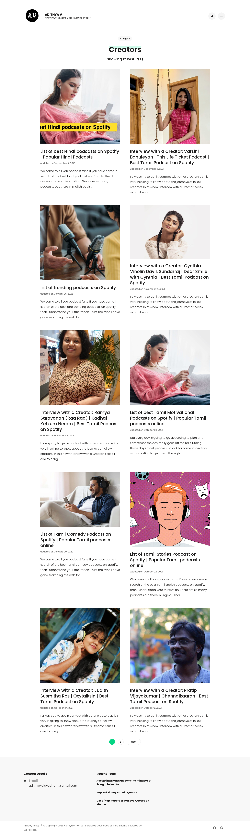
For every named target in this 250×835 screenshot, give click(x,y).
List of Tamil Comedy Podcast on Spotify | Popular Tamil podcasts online (75, 540)
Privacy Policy (31, 825)
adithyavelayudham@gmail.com (53, 786)
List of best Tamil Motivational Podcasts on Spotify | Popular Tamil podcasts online (168, 418)
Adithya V (53, 14)
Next (133, 741)
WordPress (30, 830)
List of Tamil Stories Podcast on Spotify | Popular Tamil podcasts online (165, 560)
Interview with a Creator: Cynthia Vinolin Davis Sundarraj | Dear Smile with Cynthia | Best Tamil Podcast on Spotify (169, 274)
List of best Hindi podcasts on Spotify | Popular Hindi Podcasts (79, 154)
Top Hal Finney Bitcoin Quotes (116, 792)
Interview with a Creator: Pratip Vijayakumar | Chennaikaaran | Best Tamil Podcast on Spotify (169, 696)
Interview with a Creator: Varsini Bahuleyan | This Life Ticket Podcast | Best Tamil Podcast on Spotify (169, 157)
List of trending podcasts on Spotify (78, 287)
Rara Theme (120, 825)
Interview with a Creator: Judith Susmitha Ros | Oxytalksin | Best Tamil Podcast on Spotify (74, 696)
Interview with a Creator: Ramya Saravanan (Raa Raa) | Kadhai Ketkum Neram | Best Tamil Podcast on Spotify (79, 420)
